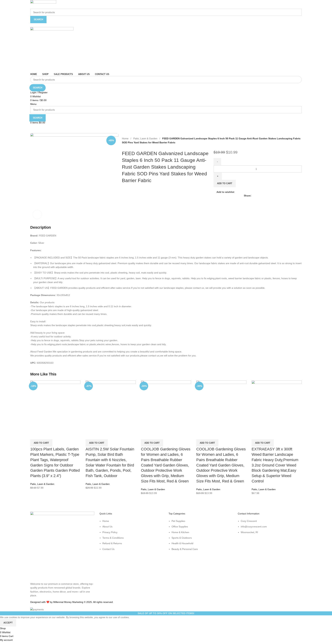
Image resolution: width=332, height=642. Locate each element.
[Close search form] (4, 4)
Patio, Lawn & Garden (42, 484)
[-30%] (166, 405)
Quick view (44, 435)
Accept (8, 622)
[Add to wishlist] (53, 435)
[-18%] (55, 405)
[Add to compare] (34, 435)
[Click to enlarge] (37, 214)
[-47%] (111, 405)
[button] (41, 443)
